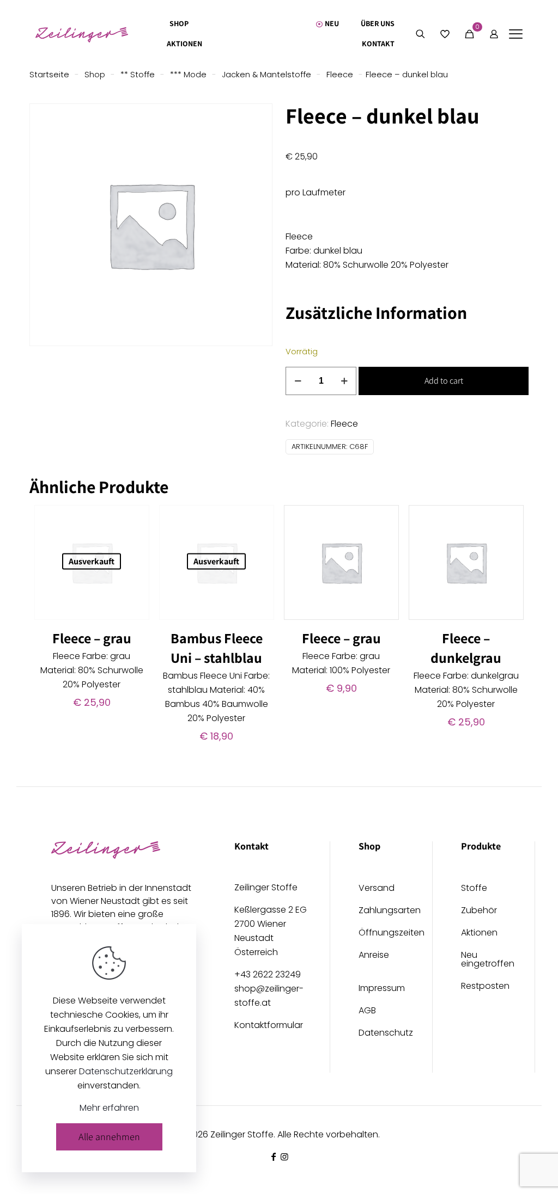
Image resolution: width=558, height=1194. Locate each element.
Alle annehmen (109, 1136)
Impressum (381, 989)
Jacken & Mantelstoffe (266, 74)
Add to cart (443, 380)
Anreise (374, 956)
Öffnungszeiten (381, 933)
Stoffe (474, 889)
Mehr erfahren (109, 1107)
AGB (367, 1011)
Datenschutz (381, 1034)
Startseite (49, 74)
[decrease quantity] (297, 381)
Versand (377, 889)
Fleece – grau (91, 638)
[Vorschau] (134, 567)
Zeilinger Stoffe (242, 1134)
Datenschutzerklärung (126, 1071)
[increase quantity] (344, 381)
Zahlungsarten (381, 911)
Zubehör (479, 911)
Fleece (339, 74)
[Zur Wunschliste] (134, 543)
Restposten (483, 987)
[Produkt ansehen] (134, 520)
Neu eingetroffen (483, 960)
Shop (94, 74)
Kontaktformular (268, 1025)
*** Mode (188, 74)
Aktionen (479, 933)
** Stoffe (137, 74)
